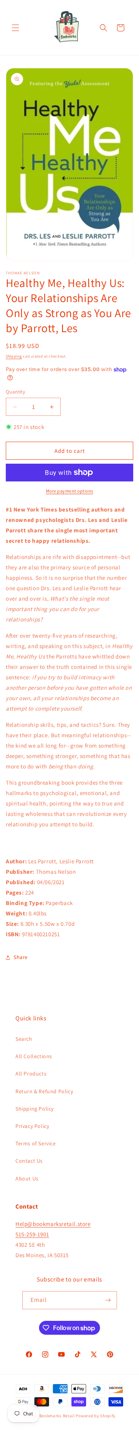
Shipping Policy (34, 1108)
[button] (15, 27)
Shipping (14, 356)
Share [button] (21, 957)
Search (23, 1038)
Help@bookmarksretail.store (53, 1223)
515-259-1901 (32, 1234)
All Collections (33, 1056)
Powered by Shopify (95, 1415)
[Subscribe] (108, 1300)
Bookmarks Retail (57, 1415)
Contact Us (29, 1160)
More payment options (69, 491)
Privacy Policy (32, 1126)
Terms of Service (35, 1143)
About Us (27, 1178)
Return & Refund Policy (44, 1091)
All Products (30, 1073)
